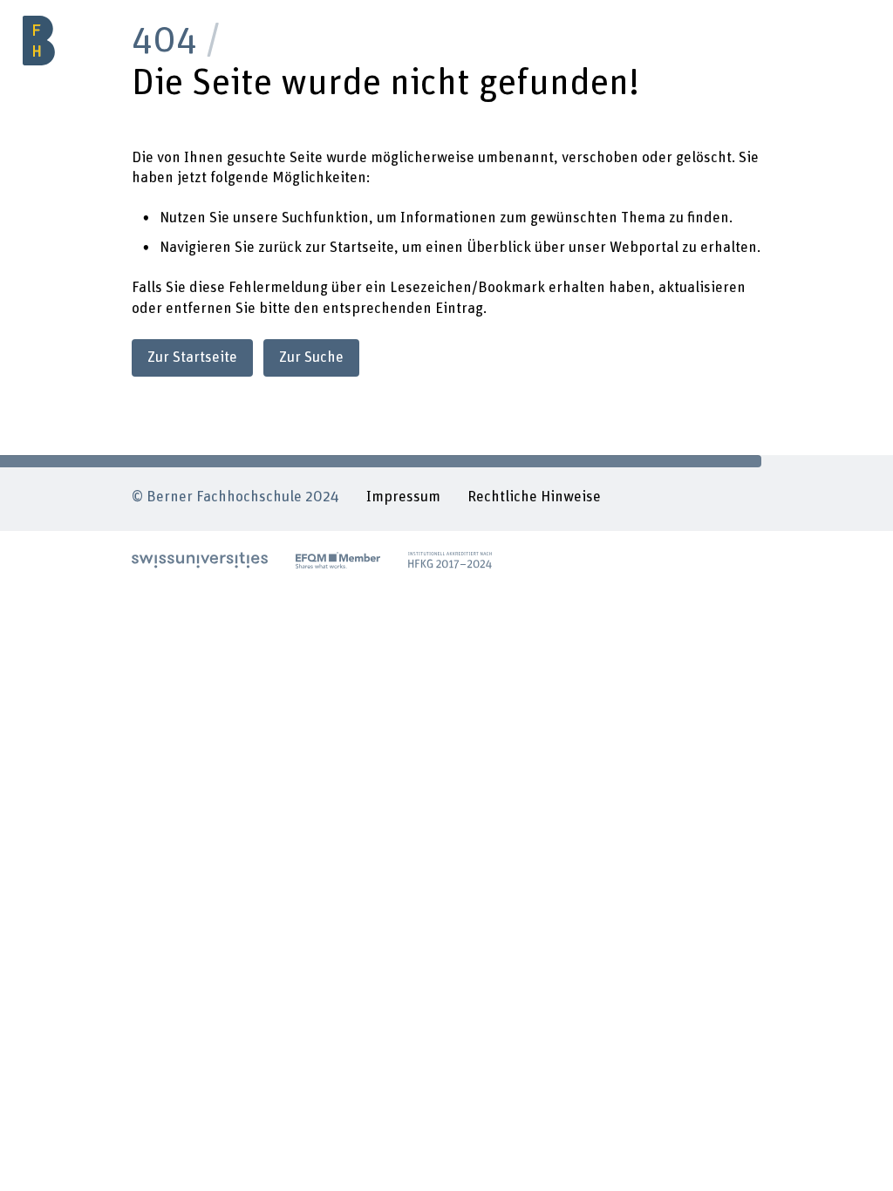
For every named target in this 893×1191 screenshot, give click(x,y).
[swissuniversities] (200, 560)
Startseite (362, 247)
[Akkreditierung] (450, 560)
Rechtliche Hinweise (534, 497)
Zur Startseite (192, 357)
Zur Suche (311, 357)
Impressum (403, 497)
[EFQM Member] (338, 560)
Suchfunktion (325, 218)
